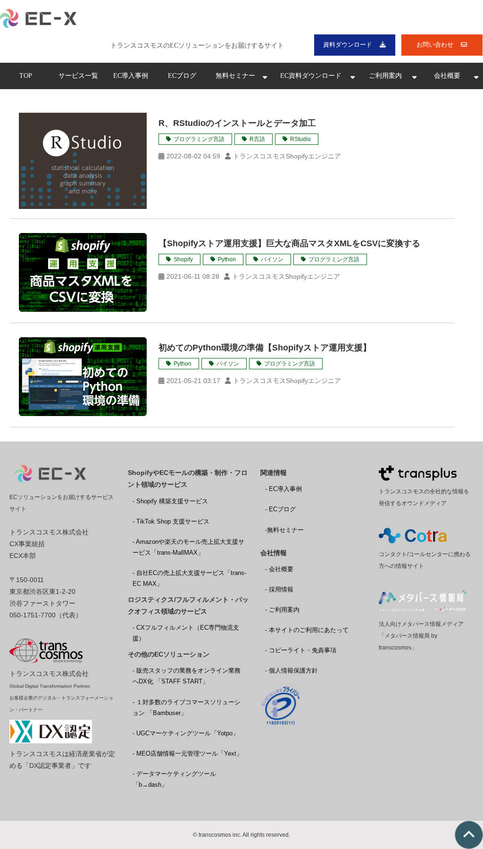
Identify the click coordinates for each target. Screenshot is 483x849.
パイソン (272, 259)
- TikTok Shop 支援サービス (171, 521)
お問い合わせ (434, 44)
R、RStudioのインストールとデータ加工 (237, 123)
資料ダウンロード (347, 44)
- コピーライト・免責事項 (300, 650)
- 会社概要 (279, 569)
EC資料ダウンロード (310, 75)
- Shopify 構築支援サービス (170, 501)
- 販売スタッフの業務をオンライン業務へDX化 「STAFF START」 (187, 676)
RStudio (300, 139)
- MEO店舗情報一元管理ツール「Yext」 (187, 753)
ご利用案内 (385, 75)
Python (227, 259)
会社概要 (447, 75)
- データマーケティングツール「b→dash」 (174, 779)
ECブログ (182, 75)
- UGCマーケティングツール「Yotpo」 (186, 733)
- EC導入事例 (283, 488)
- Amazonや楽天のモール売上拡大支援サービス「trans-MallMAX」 (188, 547)
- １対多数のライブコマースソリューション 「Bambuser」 (187, 707)
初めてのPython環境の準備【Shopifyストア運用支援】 (264, 347)
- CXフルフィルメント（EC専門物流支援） (186, 633)
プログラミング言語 (199, 139)
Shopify (183, 259)
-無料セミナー (284, 529)
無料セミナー (235, 75)
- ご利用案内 (282, 609)
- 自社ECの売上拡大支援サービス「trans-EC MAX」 (189, 578)
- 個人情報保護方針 (291, 670)
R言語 (257, 139)
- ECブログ (280, 509)
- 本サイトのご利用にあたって (307, 629)
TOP (25, 75)
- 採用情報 (279, 589)
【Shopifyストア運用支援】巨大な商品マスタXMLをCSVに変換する (289, 243)
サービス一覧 (78, 75)
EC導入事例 (130, 75)
